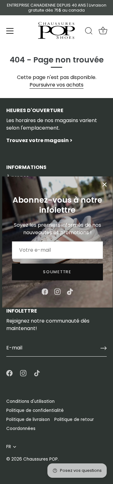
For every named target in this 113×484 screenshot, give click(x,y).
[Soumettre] (103, 348)
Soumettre (57, 272)
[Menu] (10, 31)
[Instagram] (57, 291)
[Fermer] (104, 184)
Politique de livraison (28, 419)
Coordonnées (20, 429)
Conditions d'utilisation (30, 401)
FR (8, 446)
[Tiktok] (70, 291)
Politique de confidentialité (35, 410)
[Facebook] (45, 291)
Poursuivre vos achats (56, 84)
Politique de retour (74, 419)
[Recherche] (89, 32)
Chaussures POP (40, 459)
